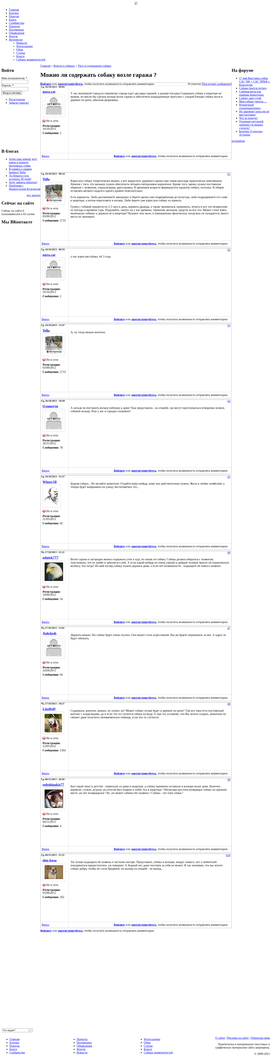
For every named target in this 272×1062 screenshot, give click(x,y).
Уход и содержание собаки (94, 65)
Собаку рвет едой (250, 98)
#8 (228, 704)
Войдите (45, 83)
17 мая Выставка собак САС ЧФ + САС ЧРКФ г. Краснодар (254, 81)
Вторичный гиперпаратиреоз (250, 106)
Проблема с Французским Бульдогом (24, 187)
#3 (228, 325)
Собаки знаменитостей (30, 59)
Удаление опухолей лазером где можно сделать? (251, 125)
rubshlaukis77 (53, 785)
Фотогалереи (24, 46)
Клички (14, 13)
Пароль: (7, 85)
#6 (228, 552)
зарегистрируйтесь (70, 83)
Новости (21, 42)
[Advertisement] (19, 125)
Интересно (16, 39)
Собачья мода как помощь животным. (251, 93)
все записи (33, 195)
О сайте (220, 1037)
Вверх (45, 156)
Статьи (20, 52)
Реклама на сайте (238, 1037)
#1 (228, 174)
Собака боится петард (253, 88)
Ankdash (49, 633)
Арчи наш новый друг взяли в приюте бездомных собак (23, 162)
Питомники (16, 29)
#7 (228, 628)
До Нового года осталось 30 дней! (20, 177)
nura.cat (49, 92)
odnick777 (50, 558)
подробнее (238, 141)
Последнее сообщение (217, 83)
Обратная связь (260, 1037)
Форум (13, 36)
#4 (228, 401)
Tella (46, 179)
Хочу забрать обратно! (23, 182)
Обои (19, 49)
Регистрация (17, 99)
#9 (228, 779)
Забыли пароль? (19, 102)
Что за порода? (248, 118)
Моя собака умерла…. (253, 101)
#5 (228, 476)
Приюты (14, 26)
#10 (228, 855)
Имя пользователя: (14, 78)
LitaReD (49, 709)
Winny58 (50, 482)
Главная (14, 9)
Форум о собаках (64, 65)
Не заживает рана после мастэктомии (254, 113)
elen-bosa (50, 860)
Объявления (16, 33)
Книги (20, 56)
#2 (228, 249)
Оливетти (50, 406)
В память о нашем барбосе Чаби (20, 170)
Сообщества (16, 23)
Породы (14, 16)
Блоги (12, 19)
